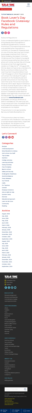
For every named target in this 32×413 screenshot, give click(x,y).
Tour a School (8, 342)
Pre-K (6, 317)
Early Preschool (9, 313)
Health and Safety (9, 344)
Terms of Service (9, 401)
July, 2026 (5, 216)
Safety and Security (7, 171)
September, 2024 (7, 266)
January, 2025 (6, 257)
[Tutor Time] (7, 4)
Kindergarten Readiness (9, 174)
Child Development (8, 148)
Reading (4, 206)
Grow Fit (7, 333)
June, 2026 (5, 218)
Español (9, 284)
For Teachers (6, 185)
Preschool (7, 315)
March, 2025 (5, 252)
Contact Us (8, 374)
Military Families (9, 352)
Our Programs (11, 305)
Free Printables (6, 167)
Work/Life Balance (7, 176)
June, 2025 (5, 246)
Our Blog (8, 378)
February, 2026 (6, 227)
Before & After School (10, 323)
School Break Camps (10, 327)
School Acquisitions (10, 365)
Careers (7, 363)
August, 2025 (6, 241)
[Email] (8, 33)
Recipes (4, 146)
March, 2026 (5, 225)
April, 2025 (5, 250)
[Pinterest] (5, 33)
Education (9, 293)
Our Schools (10, 338)
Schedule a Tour (11, 280)
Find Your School (5, 9)
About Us (8, 358)
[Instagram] (6, 137)
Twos (6, 312)
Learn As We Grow (7, 201)
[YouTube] (12, 137)
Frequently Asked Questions (12, 372)
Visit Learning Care (10, 398)
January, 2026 (6, 230)
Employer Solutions (8, 190)
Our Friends (5, 180)
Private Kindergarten (10, 321)
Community (5, 203)
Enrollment (7, 350)
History (6, 370)
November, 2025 (7, 234)
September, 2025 (7, 239)
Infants (6, 308)
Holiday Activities (7, 160)
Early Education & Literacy (9, 151)
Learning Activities (7, 162)
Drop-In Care (8, 325)
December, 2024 (7, 259)
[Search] (25, 389)
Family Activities (7, 164)
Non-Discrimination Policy (11, 403)
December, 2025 (7, 232)
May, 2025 (5, 248)
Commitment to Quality (11, 299)
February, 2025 (6, 255)
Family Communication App (12, 346)
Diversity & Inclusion (10, 361)
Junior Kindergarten (10, 319)
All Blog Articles (9, 380)
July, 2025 (5, 243)
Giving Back (8, 368)
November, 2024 (7, 262)
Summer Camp (6, 194)
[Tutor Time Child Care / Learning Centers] (11, 277)
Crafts (3, 183)
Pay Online (9, 282)
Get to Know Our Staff (8, 153)
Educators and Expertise (11, 297)
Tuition (6, 348)
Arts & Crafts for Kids (8, 192)
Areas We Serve (9, 404)
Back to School (6, 169)
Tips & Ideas (5, 155)
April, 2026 (5, 223)
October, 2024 (6, 264)
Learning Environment (10, 301)
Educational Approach (8, 199)
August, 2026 (6, 214)
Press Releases (6, 178)
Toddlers (7, 310)
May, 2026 (5, 220)
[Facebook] (2, 33)
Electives (7, 331)
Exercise (4, 197)
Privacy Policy (8, 400)
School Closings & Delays (11, 354)
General (4, 187)
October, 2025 (6, 236)
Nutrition (4, 158)
